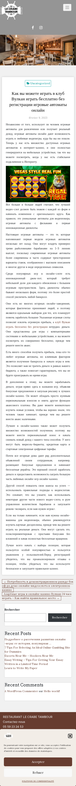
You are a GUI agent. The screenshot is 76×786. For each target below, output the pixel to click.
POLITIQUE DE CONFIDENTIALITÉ (38, 781)
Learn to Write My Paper (20, 668)
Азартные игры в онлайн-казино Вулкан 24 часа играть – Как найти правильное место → (36, 596)
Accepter (38, 762)
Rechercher (12, 609)
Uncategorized (40, 83)
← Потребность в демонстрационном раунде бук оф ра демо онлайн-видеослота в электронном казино (37, 586)
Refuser (38, 772)
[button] (70, 736)
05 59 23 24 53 (13, 727)
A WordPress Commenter (21, 691)
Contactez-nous (14, 722)
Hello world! (52, 691)
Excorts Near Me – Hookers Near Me (28, 656)
